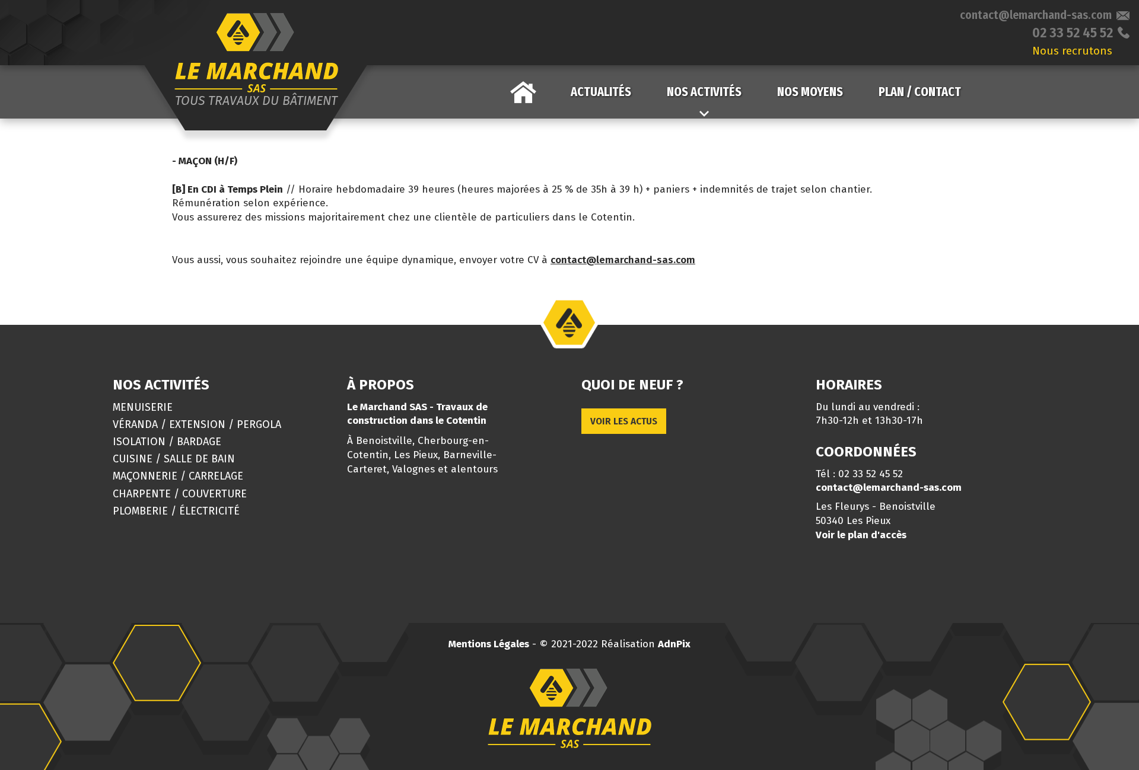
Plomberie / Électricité (176, 510)
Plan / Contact (920, 92)
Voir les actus (623, 421)
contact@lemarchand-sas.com (1036, 15)
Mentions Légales (488, 644)
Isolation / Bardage (167, 441)
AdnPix (674, 644)
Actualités (601, 92)
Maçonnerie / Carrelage (178, 476)
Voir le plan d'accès (861, 535)
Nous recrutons (1072, 50)
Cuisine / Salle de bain (174, 458)
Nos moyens (810, 92)
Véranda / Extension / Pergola (197, 424)
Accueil (523, 92)
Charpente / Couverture (180, 493)
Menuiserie (143, 407)
